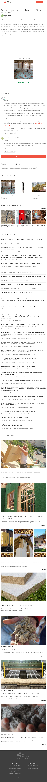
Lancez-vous (39, 1)
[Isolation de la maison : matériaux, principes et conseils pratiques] (23, 732)
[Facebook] (17, 758)
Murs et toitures (5, 168)
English (33, 777)
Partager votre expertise (33, 768)
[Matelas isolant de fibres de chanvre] (39, 187)
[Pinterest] (28, 758)
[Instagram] (21, 758)
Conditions (11, 773)
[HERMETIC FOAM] (23, 187)
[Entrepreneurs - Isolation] (8, 217)
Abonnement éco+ (33, 766)
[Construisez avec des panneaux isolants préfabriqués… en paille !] (23, 557)
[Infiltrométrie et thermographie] (23, 217)
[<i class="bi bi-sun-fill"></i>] (45, 780)
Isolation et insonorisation (15, 168)
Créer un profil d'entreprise (32, 765)
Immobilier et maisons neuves (26, 328)
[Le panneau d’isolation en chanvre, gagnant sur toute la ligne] (23, 688)
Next (45, 188)
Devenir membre (14, 767)
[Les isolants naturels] (23, 644)
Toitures (20, 320)
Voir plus (43, 178)
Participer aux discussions (33, 770)
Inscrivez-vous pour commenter (24, 156)
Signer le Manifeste (15, 770)
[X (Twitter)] (25, 758)
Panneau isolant (24, 168)
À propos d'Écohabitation (15, 765)
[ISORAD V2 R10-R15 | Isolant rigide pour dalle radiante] (8, 187)
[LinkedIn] (23, 758)
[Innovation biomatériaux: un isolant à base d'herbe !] (23, 600)
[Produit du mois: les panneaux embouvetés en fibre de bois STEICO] (23, 467)
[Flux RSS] (30, 758)
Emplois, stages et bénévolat (15, 768)
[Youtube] (19, 758)
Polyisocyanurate (32, 168)
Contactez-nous (14, 771)
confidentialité (18, 773)
